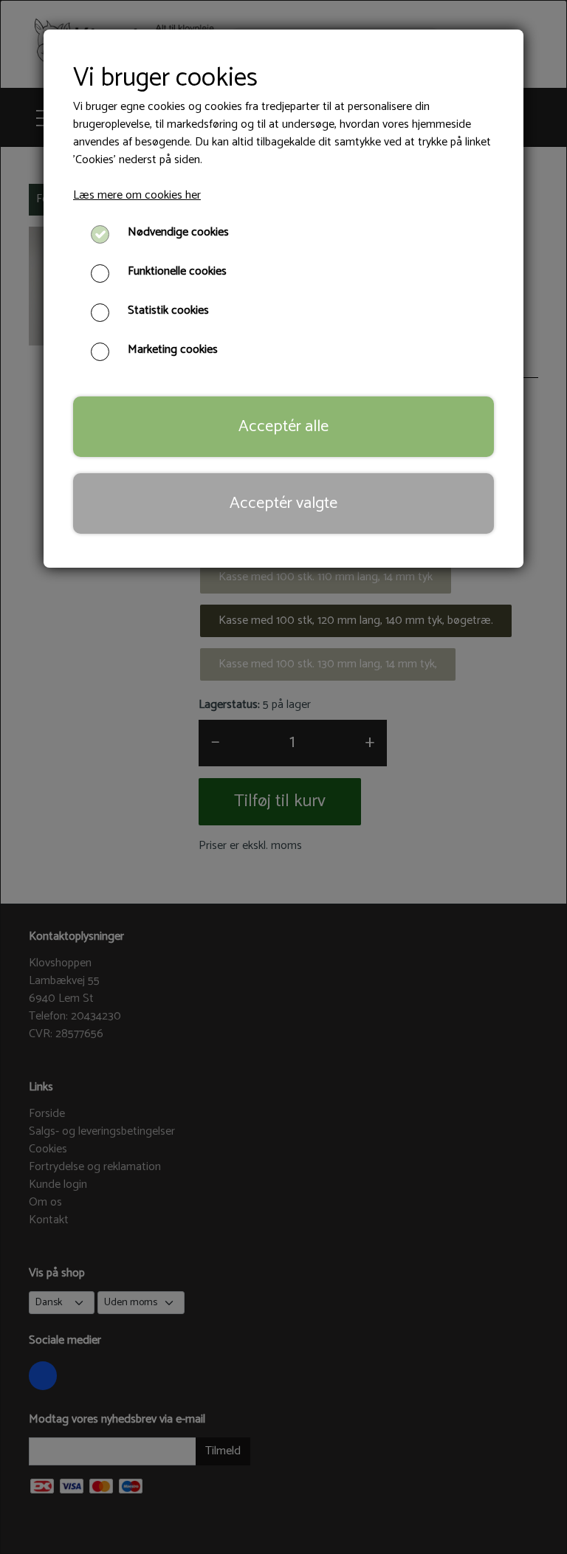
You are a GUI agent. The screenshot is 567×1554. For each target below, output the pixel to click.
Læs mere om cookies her (137, 195)
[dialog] (283, 777)
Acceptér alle (283, 426)
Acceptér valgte (283, 503)
